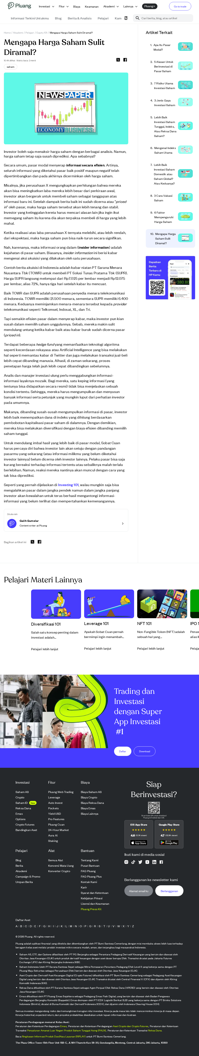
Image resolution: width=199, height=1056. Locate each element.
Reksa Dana (155, 1030)
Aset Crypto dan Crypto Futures (130, 1026)
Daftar (122, 751)
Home (7, 32)
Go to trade (180, 6)
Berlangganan (169, 891)
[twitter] (118, 60)
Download (144, 751)
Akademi (18, 32)
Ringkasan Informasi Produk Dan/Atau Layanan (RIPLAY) (54, 1036)
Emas (63, 1026)
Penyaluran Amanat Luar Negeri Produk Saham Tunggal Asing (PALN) (66, 1030)
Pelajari (29, 32)
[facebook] (125, 59)
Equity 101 (42, 32)
